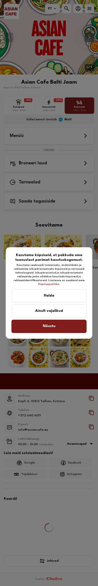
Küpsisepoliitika (48, 284)
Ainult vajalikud (49, 311)
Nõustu (49, 326)
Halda (49, 296)
